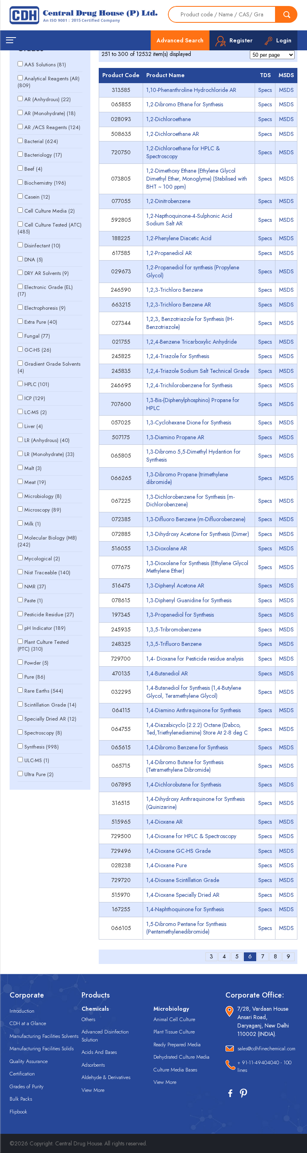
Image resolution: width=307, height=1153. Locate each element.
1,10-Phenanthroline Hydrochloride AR (191, 90)
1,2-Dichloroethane (168, 119)
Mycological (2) (42, 558)
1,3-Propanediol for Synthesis (180, 615)
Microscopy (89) (42, 510)
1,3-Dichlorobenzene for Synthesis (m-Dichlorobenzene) (190, 501)
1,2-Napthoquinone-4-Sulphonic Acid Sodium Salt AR (189, 220)
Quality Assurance (29, 1061)
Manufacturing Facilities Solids (42, 1048)
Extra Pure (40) (40, 322)
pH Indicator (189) (45, 628)
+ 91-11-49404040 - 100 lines (264, 1066)
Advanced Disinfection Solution (105, 1035)
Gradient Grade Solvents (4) (49, 367)
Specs (265, 90)
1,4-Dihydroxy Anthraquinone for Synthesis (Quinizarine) (195, 803)
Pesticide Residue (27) (49, 614)
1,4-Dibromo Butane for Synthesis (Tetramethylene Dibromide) (184, 766)
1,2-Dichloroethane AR (172, 134)
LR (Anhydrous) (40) (47, 440)
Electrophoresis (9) (45, 308)
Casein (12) (37, 197)
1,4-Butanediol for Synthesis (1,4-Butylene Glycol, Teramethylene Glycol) (193, 692)
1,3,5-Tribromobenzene (173, 629)
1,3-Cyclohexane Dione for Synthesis (188, 422)
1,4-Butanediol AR (167, 673)
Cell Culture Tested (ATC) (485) (50, 228)
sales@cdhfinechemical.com (266, 1048)
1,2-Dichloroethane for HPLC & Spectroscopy (183, 152)
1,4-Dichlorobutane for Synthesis (183, 785)
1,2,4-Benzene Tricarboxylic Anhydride (191, 342)
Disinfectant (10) (42, 245)
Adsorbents (93, 1065)
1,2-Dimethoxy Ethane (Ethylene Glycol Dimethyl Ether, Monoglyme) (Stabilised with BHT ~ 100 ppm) (196, 178)
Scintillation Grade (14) (50, 705)
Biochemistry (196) (45, 183)
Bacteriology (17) (43, 155)
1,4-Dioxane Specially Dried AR (182, 895)
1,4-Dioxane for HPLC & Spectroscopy (191, 836)
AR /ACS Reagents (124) (52, 127)
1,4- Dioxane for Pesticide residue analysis (194, 659)
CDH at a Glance (28, 1023)
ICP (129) (34, 398)
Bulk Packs (21, 1099)
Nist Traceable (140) (47, 572)
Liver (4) (33, 426)
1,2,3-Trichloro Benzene (174, 290)
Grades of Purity (27, 1086)
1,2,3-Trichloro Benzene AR (178, 305)
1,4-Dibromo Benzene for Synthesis (187, 747)
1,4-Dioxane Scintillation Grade (182, 880)
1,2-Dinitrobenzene (168, 201)
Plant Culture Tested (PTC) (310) (43, 645)
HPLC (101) (36, 384)
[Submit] (286, 14)
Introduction (22, 1011)
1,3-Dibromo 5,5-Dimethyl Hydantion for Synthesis (193, 456)
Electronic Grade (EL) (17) (45, 290)
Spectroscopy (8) (43, 733)
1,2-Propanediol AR (169, 253)
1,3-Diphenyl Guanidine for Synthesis (188, 600)
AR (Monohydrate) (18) (50, 113)
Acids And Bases (99, 1052)
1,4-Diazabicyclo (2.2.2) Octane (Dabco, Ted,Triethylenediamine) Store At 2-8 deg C (197, 729)
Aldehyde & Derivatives (106, 1077)
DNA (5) (33, 259)
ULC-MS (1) (36, 760)
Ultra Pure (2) (39, 774)
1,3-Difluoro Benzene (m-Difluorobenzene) (195, 519)
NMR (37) (35, 586)
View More (93, 1090)
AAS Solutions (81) (45, 64)
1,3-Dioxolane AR (166, 548)
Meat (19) (35, 482)
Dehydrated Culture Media (181, 1057)
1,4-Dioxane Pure (166, 865)
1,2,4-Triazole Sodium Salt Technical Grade (197, 371)
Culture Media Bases (175, 1069)
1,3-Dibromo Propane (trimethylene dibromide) (187, 478)
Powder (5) (36, 663)
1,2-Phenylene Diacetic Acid (178, 238)
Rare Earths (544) (43, 691)
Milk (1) (32, 524)
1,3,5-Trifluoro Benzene (173, 644)
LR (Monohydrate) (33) (49, 454)
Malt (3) (33, 468)
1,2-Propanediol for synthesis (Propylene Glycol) (192, 271)
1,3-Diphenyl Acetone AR (175, 585)
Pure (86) (34, 677)
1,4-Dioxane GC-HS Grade (178, 851)
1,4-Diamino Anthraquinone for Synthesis (193, 710)
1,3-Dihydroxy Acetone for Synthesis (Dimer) (197, 534)
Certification (22, 1073)
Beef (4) (33, 169)
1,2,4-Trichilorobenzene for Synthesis (189, 385)
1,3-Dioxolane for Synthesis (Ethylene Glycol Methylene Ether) (197, 567)
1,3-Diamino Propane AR (175, 437)
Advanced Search (180, 40)
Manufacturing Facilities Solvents (44, 1036)
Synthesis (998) (41, 747)
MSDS (286, 90)
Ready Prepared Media (177, 1044)
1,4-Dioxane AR (164, 822)
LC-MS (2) (35, 412)
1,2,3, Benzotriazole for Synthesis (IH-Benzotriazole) (190, 323)
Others (88, 1019)
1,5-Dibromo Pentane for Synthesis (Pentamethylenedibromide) (186, 928)
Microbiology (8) (43, 496)
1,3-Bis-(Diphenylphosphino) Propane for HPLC (192, 404)
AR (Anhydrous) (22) (47, 99)
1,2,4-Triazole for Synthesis (177, 356)
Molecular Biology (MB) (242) (47, 541)
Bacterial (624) (41, 141)
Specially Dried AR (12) (50, 719)
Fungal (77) (37, 336)
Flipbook (18, 1111)
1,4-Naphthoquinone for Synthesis (185, 909)
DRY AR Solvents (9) (46, 273)
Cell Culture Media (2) (49, 211)
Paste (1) (33, 600)
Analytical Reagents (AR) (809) (49, 82)
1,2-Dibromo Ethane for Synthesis (184, 104)
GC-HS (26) (37, 350)
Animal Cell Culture (174, 1019)
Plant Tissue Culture (174, 1032)
